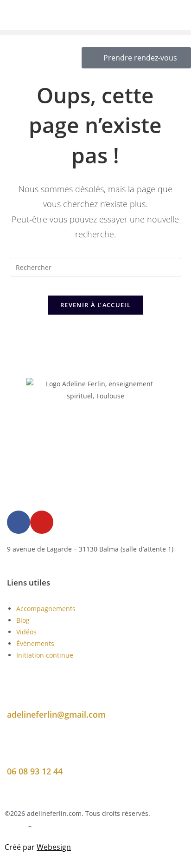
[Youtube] (41, 522)
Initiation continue (44, 655)
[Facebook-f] (18, 522)
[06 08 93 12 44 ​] (18, 750)
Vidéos (26, 631)
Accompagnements (46, 608)
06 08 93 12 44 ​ (36, 771)
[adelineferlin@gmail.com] (18, 694)
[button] (95, 32)
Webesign (54, 847)
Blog (23, 620)
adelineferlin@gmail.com (56, 714)
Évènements (35, 643)
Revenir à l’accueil (95, 305)
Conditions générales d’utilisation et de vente (103, 825)
